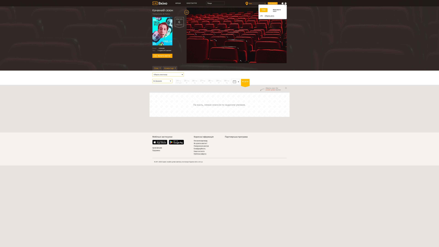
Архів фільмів (157, 148)
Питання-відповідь (201, 141)
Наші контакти (199, 151)
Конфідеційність (200, 149)
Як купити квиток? (200, 143)
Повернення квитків (201, 146)
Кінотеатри (192, 3)
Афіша (178, 3)
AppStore (282, 3)
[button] (162, 81)
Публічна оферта (200, 154)
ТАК (264, 10)
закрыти (286, 88)
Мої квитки (272, 3)
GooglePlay (285, 3)
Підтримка (156, 150)
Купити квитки (164, 56)
